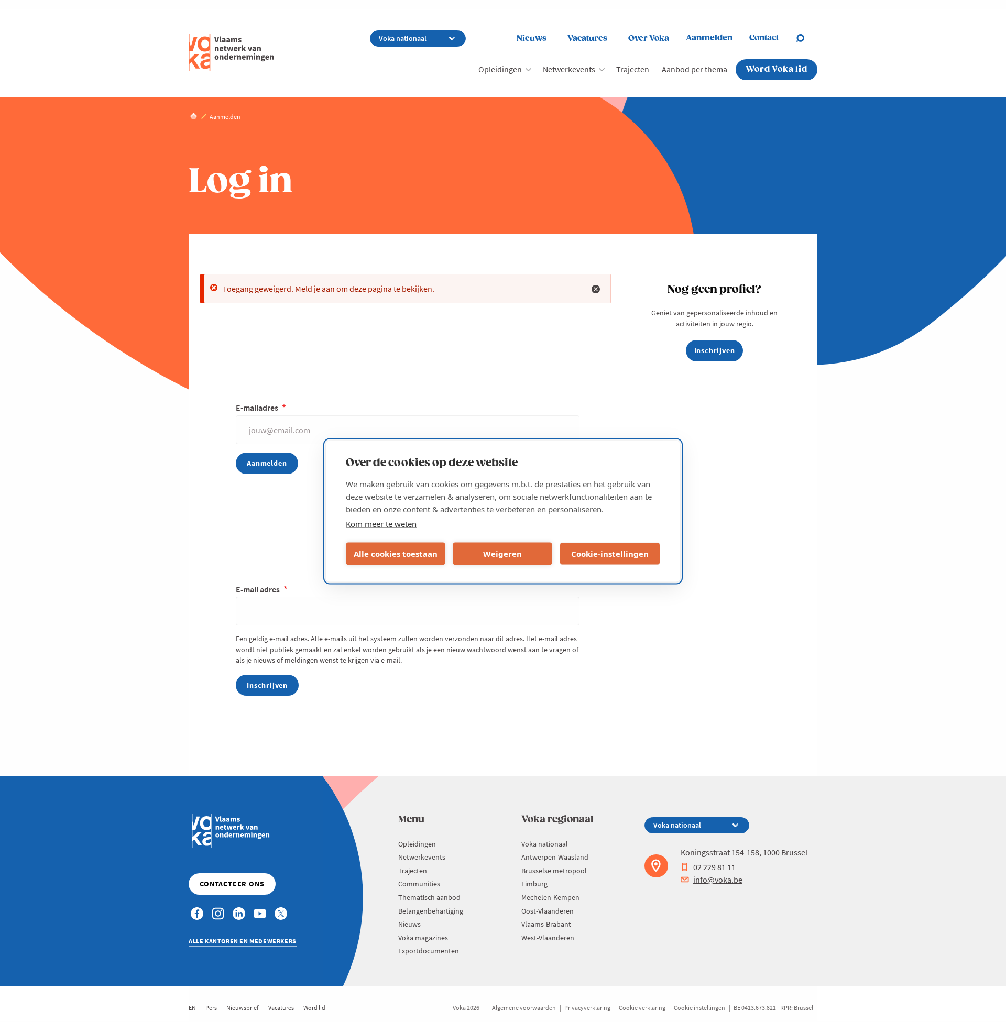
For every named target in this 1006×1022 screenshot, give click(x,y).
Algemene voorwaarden (524, 1008)
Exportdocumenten (428, 950)
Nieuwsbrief (242, 1008)
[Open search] (806, 38)
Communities (419, 883)
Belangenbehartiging (430, 911)
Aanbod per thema (694, 69)
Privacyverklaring (587, 1008)
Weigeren (502, 553)
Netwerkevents (569, 69)
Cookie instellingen (699, 1008)
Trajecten (632, 69)
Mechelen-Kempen (550, 897)
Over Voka (648, 38)
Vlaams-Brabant (546, 924)
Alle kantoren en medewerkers (243, 941)
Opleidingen (500, 69)
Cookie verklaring (642, 1008)
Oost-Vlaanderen (547, 911)
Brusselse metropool (554, 870)
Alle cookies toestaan (396, 553)
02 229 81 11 (714, 867)
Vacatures (587, 38)
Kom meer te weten (381, 523)
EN (192, 1008)
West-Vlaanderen (547, 937)
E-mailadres (258, 407)
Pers (211, 1008)
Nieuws (531, 38)
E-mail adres (258, 589)
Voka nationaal (544, 844)
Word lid (314, 1008)
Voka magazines (423, 937)
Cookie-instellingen (610, 553)
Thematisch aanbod (429, 897)
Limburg (534, 883)
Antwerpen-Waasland (554, 857)
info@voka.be (717, 879)
